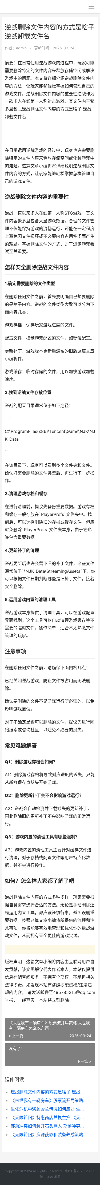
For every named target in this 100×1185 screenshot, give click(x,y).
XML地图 (54, 1177)
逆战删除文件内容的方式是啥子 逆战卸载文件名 (49, 1092)
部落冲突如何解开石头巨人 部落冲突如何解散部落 (49, 1126)
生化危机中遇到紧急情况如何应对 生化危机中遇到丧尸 (49, 1109)
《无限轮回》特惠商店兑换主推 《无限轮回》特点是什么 (49, 1117)
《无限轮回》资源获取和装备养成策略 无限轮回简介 (49, 1134)
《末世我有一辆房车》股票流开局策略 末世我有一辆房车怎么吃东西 (49, 1100)
